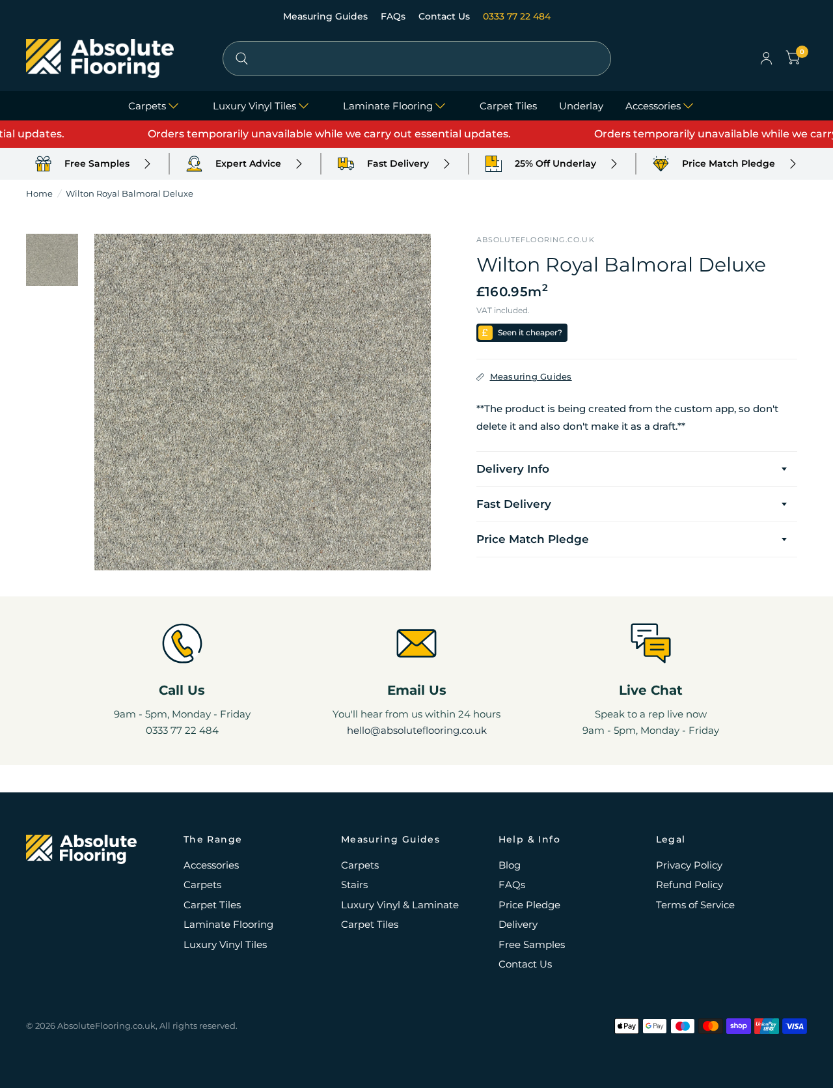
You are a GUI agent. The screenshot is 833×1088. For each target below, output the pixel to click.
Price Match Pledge (532, 539)
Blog (509, 865)
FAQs (394, 16)
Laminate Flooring (388, 106)
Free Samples (531, 944)
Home (39, 193)
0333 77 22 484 (517, 16)
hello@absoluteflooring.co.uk (417, 730)
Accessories (653, 106)
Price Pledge (529, 905)
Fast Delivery (513, 503)
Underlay (581, 106)
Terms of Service (695, 905)
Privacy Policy (689, 865)
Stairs (354, 884)
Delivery (518, 924)
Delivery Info (512, 468)
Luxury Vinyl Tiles (254, 106)
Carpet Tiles (508, 106)
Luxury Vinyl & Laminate (400, 905)
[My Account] (766, 58)
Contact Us (445, 16)
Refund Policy (689, 884)
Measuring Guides (326, 16)
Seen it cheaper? (530, 332)
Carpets (147, 106)
